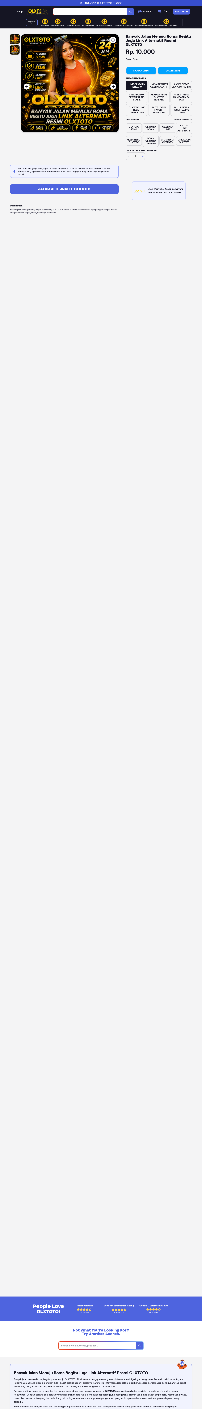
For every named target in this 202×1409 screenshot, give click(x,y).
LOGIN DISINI (173, 70)
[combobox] (90, 11)
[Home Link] (38, 11)
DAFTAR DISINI (141, 70)
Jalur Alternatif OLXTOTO (64, 189)
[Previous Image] (26, 86)
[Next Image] (113, 86)
